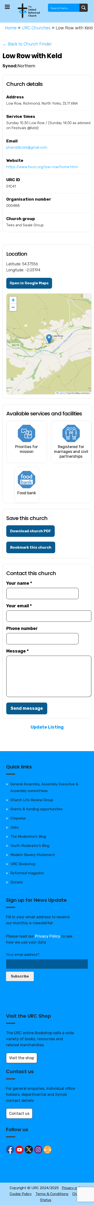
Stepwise (18, 818)
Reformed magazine (27, 873)
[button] (49, 339)
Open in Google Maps (29, 283)
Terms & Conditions (51, 1194)
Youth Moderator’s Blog (29, 846)
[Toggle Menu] (7, 6)
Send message (27, 708)
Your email (19, 606)
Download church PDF (30, 531)
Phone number (22, 628)
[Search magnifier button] (84, 8)
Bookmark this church (30, 547)
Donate (16, 882)
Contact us (19, 1113)
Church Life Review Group (31, 800)
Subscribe (20, 976)
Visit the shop (21, 1058)
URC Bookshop (23, 864)
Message (17, 651)
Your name (19, 583)
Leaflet (61, 393)
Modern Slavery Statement (32, 855)
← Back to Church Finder (27, 44)
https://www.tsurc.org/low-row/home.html (42, 167)
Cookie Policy (21, 1194)
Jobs (14, 827)
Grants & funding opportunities (36, 809)
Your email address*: (23, 954)
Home (11, 28)
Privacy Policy (47, 936)
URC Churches (36, 28)
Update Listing (47, 727)
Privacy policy (73, 1188)
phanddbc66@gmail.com (26, 147)
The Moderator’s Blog (28, 836)
